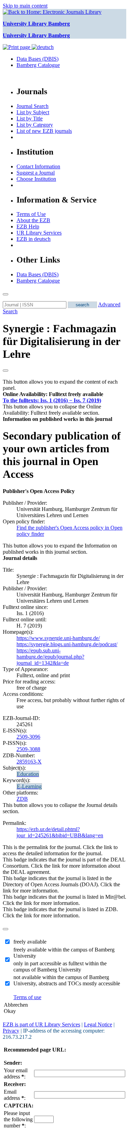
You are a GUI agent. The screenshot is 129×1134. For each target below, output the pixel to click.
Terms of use (27, 997)
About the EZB (33, 220)
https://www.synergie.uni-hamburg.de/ (58, 638)
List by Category (35, 125)
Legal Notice (98, 1024)
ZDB (22, 799)
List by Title (30, 118)
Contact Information (38, 166)
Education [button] (28, 774)
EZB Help (28, 226)
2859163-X (29, 762)
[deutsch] (43, 47)
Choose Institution (36, 179)
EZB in (34, 239)
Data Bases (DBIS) (37, 59)
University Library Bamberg (36, 24)
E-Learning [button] (29, 786)
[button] (53, 394)
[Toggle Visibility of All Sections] (5, 370)
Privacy (11, 1031)
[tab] (64, 394)
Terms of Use (31, 214)
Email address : (14, 1095)
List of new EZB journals (44, 131)
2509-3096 (28, 737)
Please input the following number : (18, 1119)
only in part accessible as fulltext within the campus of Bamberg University (60, 966)
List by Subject (33, 112)
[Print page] (17, 47)
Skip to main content (25, 6)
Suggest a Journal (36, 173)
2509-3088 (28, 749)
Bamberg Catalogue (38, 65)
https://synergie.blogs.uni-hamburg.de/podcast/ (67, 644)
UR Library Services (39, 233)
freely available (29, 942)
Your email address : (16, 1073)
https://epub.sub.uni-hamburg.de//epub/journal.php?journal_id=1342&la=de (50, 657)
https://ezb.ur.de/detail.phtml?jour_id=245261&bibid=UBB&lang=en (60, 832)
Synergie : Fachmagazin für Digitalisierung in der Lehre (61, 341)
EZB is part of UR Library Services (41, 1024)
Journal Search (33, 106)
